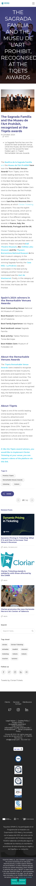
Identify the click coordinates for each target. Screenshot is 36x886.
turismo (14, 658)
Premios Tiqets (8, 475)
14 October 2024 (8, 135)
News (7, 136)
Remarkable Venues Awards (12, 480)
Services (16, 702)
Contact (18, 704)
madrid (15, 649)
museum (25, 649)
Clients (7, 702)
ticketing (6, 484)
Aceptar (14, 880)
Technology (12, 547)
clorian (4, 644)
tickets (16, 484)
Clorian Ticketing (26, 204)
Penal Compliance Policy (24, 730)
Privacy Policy (17, 722)
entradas (5, 649)
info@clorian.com (13, 740)
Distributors (27, 702)
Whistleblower (10, 729)
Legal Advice (10, 721)
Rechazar (22, 880)
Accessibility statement (17, 724)
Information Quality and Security (17, 728)
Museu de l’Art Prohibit (18, 165)
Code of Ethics (17, 726)
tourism (5, 658)
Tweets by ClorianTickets (12, 680)
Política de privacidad (25, 877)
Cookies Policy (23, 721)
